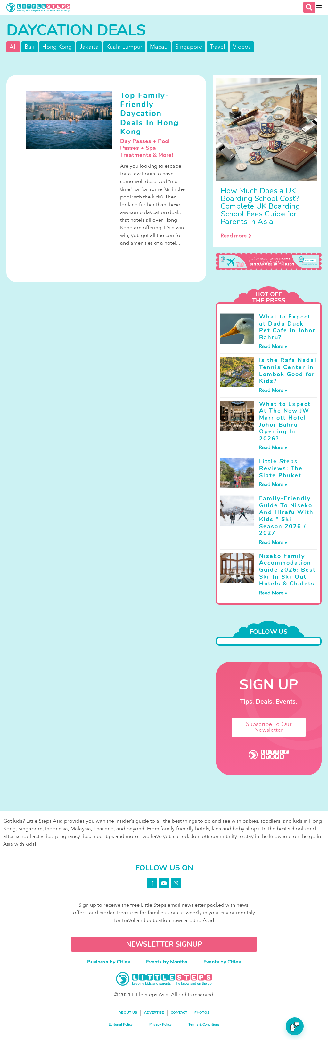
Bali (30, 47)
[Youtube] (164, 883)
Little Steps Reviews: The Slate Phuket (281, 468)
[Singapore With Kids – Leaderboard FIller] (268, 261)
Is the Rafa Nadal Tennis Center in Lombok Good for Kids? (287, 370)
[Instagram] (176, 883)
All (13, 47)
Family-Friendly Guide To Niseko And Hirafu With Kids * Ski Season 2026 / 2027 (286, 516)
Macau (159, 47)
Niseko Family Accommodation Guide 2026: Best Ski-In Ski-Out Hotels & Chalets (287, 569)
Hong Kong (57, 47)
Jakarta (89, 47)
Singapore (188, 47)
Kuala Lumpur (124, 47)
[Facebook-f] (152, 883)
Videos (242, 47)
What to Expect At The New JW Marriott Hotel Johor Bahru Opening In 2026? (285, 421)
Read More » (273, 346)
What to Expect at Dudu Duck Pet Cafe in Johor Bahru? (287, 327)
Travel (217, 47)
